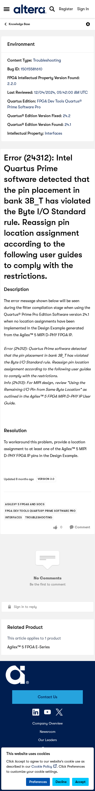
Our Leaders (47, 740)
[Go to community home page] (30, 9)
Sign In (83, 9)
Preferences (38, 782)
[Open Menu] (88, 24)
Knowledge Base (19, 24)
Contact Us (47, 697)
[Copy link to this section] (32, 290)
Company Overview (47, 723)
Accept (80, 782)
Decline (61, 782)
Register (66, 9)
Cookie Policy (41, 766)
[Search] (52, 9)
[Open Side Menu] (6, 9)
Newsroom (48, 732)
